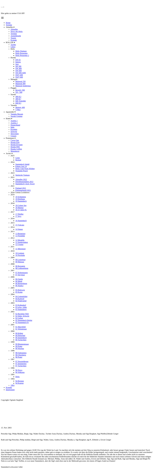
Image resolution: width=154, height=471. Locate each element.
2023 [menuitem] (12, 173)
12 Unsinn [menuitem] (19, 244)
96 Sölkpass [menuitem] (20, 372)
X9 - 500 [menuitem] (18, 92)
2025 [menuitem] (12, 156)
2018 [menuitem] (12, 203)
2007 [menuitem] (12, 270)
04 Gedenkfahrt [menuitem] (21, 296)
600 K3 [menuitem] (18, 103)
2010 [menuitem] (12, 251)
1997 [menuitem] (12, 359)
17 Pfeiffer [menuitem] (19, 214)
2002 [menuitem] (12, 312)
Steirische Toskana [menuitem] (22, 175)
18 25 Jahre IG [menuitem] (21, 210)
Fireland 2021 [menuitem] (20, 188)
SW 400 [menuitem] (18, 68)
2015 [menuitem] (12, 223)
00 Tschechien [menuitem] (20, 340)
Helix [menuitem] (13, 49)
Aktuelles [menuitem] (10, 27)
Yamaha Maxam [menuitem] (17, 114)
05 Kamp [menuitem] (18, 292)
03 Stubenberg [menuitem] (20, 309)
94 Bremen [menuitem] (19, 381)
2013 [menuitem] (12, 231)
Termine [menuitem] (9, 25)
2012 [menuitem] (12, 238)
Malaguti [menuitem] (14, 79)
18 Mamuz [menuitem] (19, 208)
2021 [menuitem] (12, 186)
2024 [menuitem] (12, 162)
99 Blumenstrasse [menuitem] (22, 344)
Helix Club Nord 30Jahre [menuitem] (25, 169)
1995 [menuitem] (12, 374)
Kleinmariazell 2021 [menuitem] (23, 190)
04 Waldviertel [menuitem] (20, 301)
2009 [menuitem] (12, 257)
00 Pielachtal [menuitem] (20, 335)
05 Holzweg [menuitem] (20, 290)
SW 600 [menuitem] (18, 71)
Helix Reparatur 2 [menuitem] (22, 55)
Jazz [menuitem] (17, 64)
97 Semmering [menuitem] (20, 364)
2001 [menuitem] (12, 325)
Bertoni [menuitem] (18, 160)
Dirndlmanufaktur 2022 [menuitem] (24, 182)
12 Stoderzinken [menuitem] (21, 242)
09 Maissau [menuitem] (19, 262)
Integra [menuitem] (18, 62)
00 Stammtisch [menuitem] (21, 338)
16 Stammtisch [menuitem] (21, 221)
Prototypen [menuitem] (11, 138)
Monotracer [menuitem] (15, 151)
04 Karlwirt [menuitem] (19, 299)
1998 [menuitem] (12, 351)
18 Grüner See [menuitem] (20, 205)
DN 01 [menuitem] (18, 60)
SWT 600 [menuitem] (19, 77)
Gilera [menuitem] (13, 47)
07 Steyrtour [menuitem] (20, 275)
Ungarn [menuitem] (13, 136)
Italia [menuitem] (12, 127)
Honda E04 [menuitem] (15, 142)
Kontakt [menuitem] (14, 40)
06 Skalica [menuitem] (19, 286)
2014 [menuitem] (12, 227)
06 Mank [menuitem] (18, 281)
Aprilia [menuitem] (13, 45)
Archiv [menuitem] (9, 153)
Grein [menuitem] (17, 158)
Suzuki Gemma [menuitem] (16, 116)
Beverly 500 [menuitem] (20, 90)
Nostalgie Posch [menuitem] (21, 171)
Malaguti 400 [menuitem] (20, 84)
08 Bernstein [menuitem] (20, 266)
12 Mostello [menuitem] (19, 240)
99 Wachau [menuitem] (19, 348)
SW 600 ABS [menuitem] (20, 73)
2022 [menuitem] (12, 177)
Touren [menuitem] (13, 38)
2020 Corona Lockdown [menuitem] (20, 192)
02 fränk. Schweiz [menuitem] (22, 316)
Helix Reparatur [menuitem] (21, 53)
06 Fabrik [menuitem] (19, 279)
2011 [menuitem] (12, 247)
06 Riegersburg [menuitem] (21, 283)
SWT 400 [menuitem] (19, 75)
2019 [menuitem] (12, 195)
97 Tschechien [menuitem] (20, 366)
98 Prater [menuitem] (18, 357)
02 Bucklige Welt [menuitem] (22, 314)
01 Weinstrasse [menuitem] (21, 329)
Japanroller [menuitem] (11, 112)
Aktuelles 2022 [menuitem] (21, 179)
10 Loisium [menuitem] (19, 253)
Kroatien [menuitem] (14, 129)
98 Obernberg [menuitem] (20, 355)
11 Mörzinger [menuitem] (20, 249)
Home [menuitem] (8, 23)
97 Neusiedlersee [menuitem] (21, 361)
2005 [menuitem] (12, 288)
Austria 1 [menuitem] (14, 121)
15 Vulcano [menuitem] (19, 225)
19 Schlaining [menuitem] (20, 197)
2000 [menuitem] (12, 331)
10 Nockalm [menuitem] (20, 255)
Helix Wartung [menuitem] (21, 51)
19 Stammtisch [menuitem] (21, 201)
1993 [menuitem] (12, 385)
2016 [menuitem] (12, 218)
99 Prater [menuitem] (18, 346)
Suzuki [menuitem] (13, 94)
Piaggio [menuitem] (13, 88)
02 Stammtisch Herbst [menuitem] (23, 320)
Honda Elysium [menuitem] (16, 145)
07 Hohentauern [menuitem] (21, 273)
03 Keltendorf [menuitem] (20, 305)
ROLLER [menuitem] (10, 42)
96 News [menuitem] (18, 370)
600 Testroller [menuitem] (20, 101)
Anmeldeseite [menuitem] (16, 36)
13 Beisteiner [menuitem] (20, 234)
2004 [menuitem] (12, 294)
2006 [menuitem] (12, 277)
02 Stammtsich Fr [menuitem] (22, 322)
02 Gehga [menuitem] (19, 318)
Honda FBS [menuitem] (15, 147)
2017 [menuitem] (12, 212)
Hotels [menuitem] (9, 119)
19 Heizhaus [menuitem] (20, 199)
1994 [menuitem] (12, 379)
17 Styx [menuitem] (18, 216)
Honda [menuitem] (13, 58)
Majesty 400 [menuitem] (20, 107)
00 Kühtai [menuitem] (19, 333)
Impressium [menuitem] (10, 390)
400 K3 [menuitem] (18, 97)
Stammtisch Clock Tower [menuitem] (25, 184)
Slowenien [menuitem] (15, 134)
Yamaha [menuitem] (14, 105)
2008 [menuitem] (12, 264)
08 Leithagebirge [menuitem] (21, 268)
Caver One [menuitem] (15, 140)
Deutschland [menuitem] (15, 125)
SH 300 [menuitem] (18, 66)
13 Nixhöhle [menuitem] (20, 236)
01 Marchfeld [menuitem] (20, 327)
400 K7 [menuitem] (18, 99)
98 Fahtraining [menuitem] (20, 353)
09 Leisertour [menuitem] (20, 260)
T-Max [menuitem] (18, 110)
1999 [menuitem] (12, 342)
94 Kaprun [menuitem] (19, 383)
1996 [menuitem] (12, 368)
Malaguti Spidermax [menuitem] (23, 86)
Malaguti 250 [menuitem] (20, 81)
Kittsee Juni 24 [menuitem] (21, 166)
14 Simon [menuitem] (19, 229)
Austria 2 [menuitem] (14, 123)
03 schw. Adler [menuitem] (21, 307)
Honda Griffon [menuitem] (16, 149)
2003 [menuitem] (12, 303)
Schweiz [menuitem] (14, 132)
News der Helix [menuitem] (17, 31)
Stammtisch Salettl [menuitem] (22, 164)
